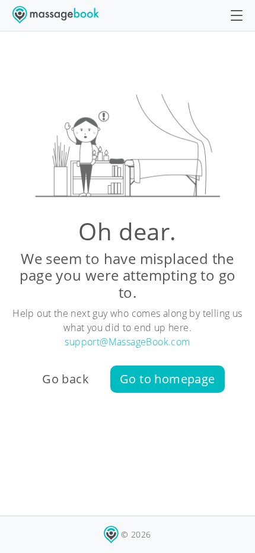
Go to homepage (167, 379)
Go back (65, 379)
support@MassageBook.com (127, 341)
